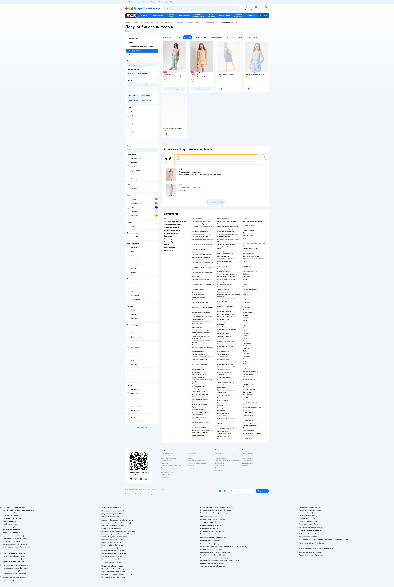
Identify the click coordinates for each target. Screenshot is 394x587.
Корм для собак (247, 460)
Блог (216, 468)
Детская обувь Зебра (223, 436)
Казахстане (143, 494)
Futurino (246, 310)
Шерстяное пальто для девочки (227, 276)
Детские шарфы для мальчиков (252, 423)
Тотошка (245, 315)
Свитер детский (222, 387)
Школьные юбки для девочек (201, 236)
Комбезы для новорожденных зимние (201, 313)
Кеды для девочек (222, 301)
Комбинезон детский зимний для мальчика (202, 380)
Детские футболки (223, 339)
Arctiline (246, 361)
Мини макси (247, 343)
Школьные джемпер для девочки (202, 272)
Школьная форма (197, 219)
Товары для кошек (247, 453)
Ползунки (220, 324)
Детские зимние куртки (224, 372)
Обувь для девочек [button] (171, 233)
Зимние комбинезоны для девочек (202, 420)
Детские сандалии (249, 225)
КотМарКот (246, 369)
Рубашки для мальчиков (199, 374)
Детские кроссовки (223, 413)
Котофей (246, 269)
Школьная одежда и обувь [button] (173, 219)
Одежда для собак (247, 463)
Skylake (194, 270)
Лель (244, 325)
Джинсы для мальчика (198, 402)
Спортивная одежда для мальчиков (202, 357)
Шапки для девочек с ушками (252, 433)
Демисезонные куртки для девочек (228, 226)
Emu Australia (247, 346)
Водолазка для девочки (224, 284)
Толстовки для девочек (199, 417)
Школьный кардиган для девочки (202, 267)
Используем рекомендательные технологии (139, 492)
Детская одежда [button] (170, 239)
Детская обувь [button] (169, 242)
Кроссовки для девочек (224, 292)
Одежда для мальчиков (199, 397)
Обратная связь (166, 474)
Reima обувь (247, 228)
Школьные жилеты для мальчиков (202, 262)
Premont (245, 338)
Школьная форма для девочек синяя (203, 239)
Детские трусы (248, 392)
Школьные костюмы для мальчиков (203, 265)
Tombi (245, 238)
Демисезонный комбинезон (226, 314)
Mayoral (245, 294)
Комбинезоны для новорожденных (203, 307)
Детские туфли (222, 304)
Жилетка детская (222, 357)
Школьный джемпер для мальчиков (203, 284)
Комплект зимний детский (225, 367)
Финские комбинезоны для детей (228, 344)
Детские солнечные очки (251, 428)
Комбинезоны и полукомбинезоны (185, 22)
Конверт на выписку (198, 294)
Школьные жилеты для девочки (201, 282)
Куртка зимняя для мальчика (200, 367)
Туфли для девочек (223, 289)
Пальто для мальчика (198, 384)
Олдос (245, 279)
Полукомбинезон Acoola (190, 172)
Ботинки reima (247, 233)
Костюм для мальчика (198, 369)
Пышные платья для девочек (200, 432)
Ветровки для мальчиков (199, 359)
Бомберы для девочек (224, 261)
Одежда (130, 42)
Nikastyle (246, 307)
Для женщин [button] (168, 236)
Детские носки (248, 377)
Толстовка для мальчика (199, 372)
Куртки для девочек (223, 271)
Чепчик (245, 397)
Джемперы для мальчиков (200, 394)
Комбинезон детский (224, 311)
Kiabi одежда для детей (250, 359)
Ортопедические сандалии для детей (254, 243)
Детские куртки (222, 322)
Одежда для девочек (198, 435)
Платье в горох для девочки (226, 279)
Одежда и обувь (132, 38)
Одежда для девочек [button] (171, 227)
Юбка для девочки (197, 415)
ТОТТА (245, 364)
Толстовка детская (223, 354)
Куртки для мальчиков (198, 354)
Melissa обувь (247, 251)
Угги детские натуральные (225, 428)
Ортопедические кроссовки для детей (253, 222)
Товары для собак (247, 458)
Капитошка (246, 356)
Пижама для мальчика (198, 386)
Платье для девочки (198, 409)
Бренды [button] (167, 245)
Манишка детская (248, 430)
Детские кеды (247, 266)
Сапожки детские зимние (225, 439)
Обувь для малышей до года (200, 330)
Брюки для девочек (223, 256)
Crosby (245, 335)
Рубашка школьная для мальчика (202, 244)
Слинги (219, 309)
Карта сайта (164, 477)
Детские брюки (222, 385)
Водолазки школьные (198, 287)
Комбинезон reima (223, 319)
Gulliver (245, 274)
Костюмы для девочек (224, 264)
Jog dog (219, 423)
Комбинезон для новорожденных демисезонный (202, 348)
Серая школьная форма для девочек (203, 247)
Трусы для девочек (249, 379)
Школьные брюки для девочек (201, 254)
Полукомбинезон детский (225, 341)
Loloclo (245, 318)
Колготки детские (248, 374)
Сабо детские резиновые (251, 256)
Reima (245, 282)
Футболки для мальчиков (199, 364)
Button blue (247, 300)
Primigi (245, 219)
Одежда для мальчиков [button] (172, 225)
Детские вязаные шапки (250, 425)
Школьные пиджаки (198, 289)
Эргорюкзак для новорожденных (202, 310)
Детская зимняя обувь (250, 248)
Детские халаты (248, 384)
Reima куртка (221, 349)
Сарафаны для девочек (199, 249)
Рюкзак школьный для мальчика (201, 234)
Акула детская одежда (250, 271)
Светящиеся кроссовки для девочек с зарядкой (228, 295)
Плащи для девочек (223, 351)
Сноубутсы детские (223, 395)
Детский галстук (248, 420)
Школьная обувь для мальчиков (201, 260)
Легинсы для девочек (198, 438)
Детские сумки (248, 418)
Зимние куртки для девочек (226, 244)
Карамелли (246, 341)
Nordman (220, 405)
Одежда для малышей (198, 297)
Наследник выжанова (250, 289)
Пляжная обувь (248, 264)
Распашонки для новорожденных (202, 305)
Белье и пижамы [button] (170, 247)
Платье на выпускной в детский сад (203, 300)
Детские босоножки (249, 235)
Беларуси (151, 494)
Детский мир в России (132, 494)
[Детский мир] (142, 8)
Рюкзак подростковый (250, 402)
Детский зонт (247, 438)
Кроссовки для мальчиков (225, 287)
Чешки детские (222, 408)
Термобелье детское (223, 369)
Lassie (245, 284)
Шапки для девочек (249, 412)
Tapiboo (219, 421)
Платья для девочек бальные (200, 422)
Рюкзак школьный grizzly (199, 224)
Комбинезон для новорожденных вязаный (202, 341)
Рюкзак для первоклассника (252, 407)
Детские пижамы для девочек (226, 221)
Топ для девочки (248, 395)
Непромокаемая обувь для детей (253, 259)
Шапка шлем (247, 410)
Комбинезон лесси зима (225, 346)
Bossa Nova (246, 323)
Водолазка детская (223, 359)
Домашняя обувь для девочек (226, 299)
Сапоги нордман (222, 400)
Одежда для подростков (224, 336)
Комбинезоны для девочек (225, 231)
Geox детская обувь (223, 426)
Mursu (245, 261)
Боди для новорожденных (200, 302)
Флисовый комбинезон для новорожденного (200, 337)
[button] (263, 15)
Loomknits (246, 305)
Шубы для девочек (223, 219)
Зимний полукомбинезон (225, 382)
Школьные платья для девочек (201, 242)
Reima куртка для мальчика (200, 404)
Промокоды (165, 463)
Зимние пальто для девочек (200, 412)
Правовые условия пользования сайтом (151, 490)
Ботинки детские (248, 253)
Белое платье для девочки (225, 253)
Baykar (245, 351)
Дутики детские (248, 246)
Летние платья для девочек (225, 259)
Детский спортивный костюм (226, 327)
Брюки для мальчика (198, 362)
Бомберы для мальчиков (199, 389)
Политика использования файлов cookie (171, 469)
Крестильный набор (198, 319)
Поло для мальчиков (198, 377)
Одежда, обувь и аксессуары (143, 22)
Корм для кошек (247, 456)
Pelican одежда (247, 312)
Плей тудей (246, 276)
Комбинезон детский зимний (226, 317)
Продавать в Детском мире (169, 456)
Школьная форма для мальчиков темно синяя (202, 275)
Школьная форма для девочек (201, 221)
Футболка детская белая (224, 377)
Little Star (246, 348)
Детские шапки (248, 405)
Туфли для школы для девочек (201, 257)
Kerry (244, 297)
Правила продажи (166, 460)
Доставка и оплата (167, 453)
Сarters (245, 320)
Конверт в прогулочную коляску (202, 317)
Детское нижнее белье (250, 389)
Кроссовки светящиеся (224, 403)
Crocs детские (221, 410)
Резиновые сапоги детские (225, 418)
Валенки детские (222, 431)
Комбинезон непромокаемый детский (226, 330)
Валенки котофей (248, 230)
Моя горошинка (197, 345)
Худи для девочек (222, 266)
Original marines (248, 302)
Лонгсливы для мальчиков (200, 399)
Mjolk (245, 330)
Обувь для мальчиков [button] (172, 230)
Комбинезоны (134, 55)
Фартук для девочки (198, 252)
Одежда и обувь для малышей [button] (175, 222)
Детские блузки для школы (200, 231)
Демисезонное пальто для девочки (203, 430)
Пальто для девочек (223, 236)
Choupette (246, 287)
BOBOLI (246, 366)
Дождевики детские (223, 362)
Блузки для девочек (223, 269)
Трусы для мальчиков (249, 387)
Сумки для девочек (249, 436)
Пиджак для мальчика (224, 380)
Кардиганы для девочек (199, 425)
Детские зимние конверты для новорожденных (201, 322)
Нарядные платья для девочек (201, 407)
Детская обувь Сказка (224, 434)
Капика (245, 292)
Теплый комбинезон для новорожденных (199, 326)
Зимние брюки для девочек (226, 282)
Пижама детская (248, 382)
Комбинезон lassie (223, 333)
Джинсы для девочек (223, 251)
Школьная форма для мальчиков (202, 226)
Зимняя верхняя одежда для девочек (228, 239)
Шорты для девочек (223, 242)
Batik (244, 328)
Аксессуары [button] (168, 250)
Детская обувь (221, 392)
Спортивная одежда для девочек (227, 234)
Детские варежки (248, 400)
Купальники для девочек (250, 371)
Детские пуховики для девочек (227, 229)
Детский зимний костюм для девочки (226, 247)
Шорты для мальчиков (199, 391)
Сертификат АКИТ (167, 472)
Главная (128, 22)
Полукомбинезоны (209, 22)
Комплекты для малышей (199, 351)
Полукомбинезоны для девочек (227, 274)
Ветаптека (245, 465)
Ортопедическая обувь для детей (227, 398)
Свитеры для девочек (224, 224)
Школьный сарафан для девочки (202, 279)
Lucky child (246, 353)
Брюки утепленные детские (226, 390)
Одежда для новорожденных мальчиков (200, 333)
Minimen (246, 333)
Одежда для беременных (225, 306)
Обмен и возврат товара (168, 458)
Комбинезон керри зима (225, 364)
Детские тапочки (222, 416)
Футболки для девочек (199, 427)
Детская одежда (163, 22)
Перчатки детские (249, 415)
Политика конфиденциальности (171, 465)
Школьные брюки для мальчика (201, 229)
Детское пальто (222, 374)
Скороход (246, 241)
